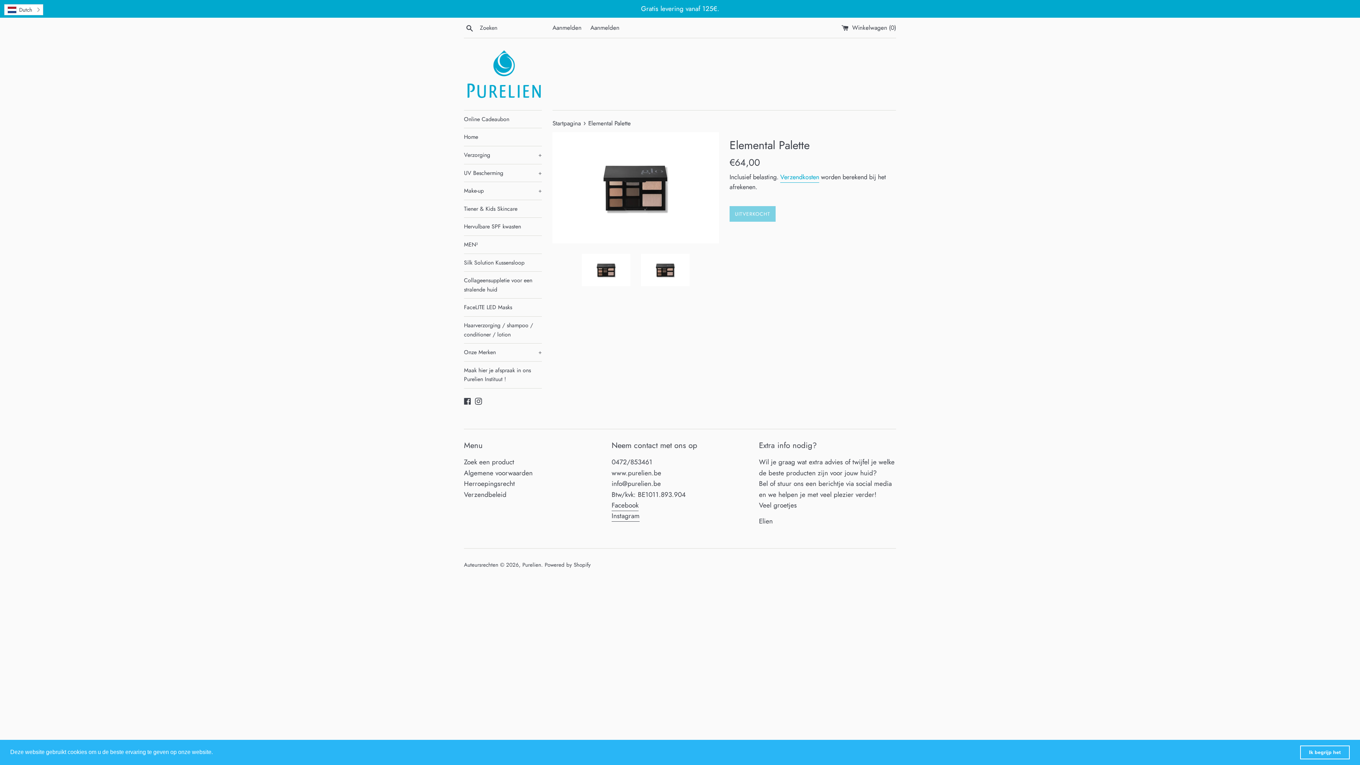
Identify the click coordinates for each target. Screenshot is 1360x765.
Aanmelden (567, 27)
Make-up (503, 191)
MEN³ (471, 244)
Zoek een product (489, 462)
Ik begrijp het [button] (1325, 752)
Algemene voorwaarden (498, 473)
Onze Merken (503, 352)
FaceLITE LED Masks (488, 307)
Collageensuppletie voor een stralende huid (498, 285)
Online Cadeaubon (486, 119)
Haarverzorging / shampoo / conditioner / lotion (498, 330)
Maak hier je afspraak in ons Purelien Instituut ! (497, 375)
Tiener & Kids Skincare (490, 209)
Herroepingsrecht (489, 483)
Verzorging (503, 155)
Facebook (625, 505)
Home (471, 137)
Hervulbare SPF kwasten (492, 226)
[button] (215, 753)
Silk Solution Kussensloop (494, 263)
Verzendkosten (799, 177)
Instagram (626, 516)
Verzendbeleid (485, 494)
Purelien (531, 565)
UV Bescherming (503, 173)
